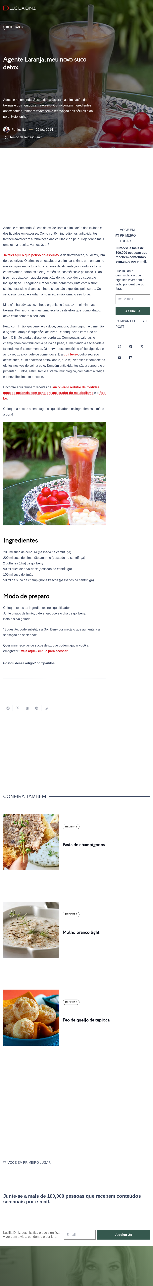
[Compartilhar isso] (8, 708)
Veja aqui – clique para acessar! (45, 651)
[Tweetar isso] (17, 708)
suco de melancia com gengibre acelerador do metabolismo (48, 393)
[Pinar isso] (36, 708)
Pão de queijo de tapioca (86, 1020)
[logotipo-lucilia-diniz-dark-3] (19, 8)
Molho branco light (81, 932)
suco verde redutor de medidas (75, 387)
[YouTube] (120, 358)
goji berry (71, 354)
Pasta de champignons (84, 845)
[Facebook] (131, 346)
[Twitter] (142, 346)
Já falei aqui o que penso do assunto (31, 255)
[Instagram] (120, 346)
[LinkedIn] (131, 358)
